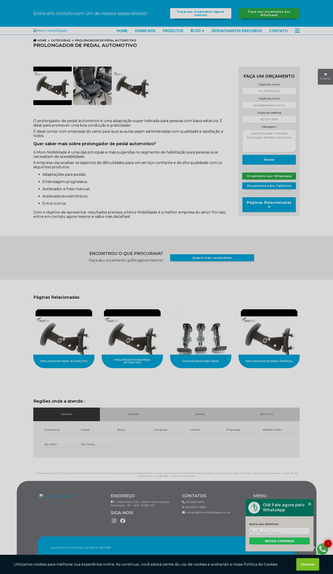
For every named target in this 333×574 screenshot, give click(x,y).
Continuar (308, 564)
